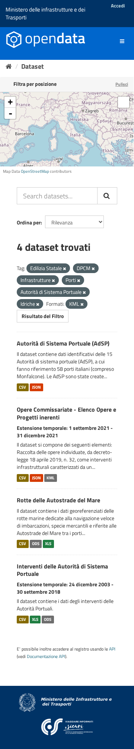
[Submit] (107, 195)
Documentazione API (46, 656)
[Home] (9, 66)
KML (50, 478)
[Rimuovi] (64, 269)
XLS (48, 544)
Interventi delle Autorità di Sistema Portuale (62, 570)
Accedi (118, 5)
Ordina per (29, 222)
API (112, 649)
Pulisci (121, 84)
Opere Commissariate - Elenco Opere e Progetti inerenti (66, 413)
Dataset (32, 66)
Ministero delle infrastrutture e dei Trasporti (45, 13)
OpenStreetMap (35, 171)
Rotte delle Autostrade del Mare (58, 500)
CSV (22, 387)
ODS (35, 544)
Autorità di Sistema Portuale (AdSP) (63, 343)
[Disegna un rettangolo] (123, 102)
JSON (36, 387)
